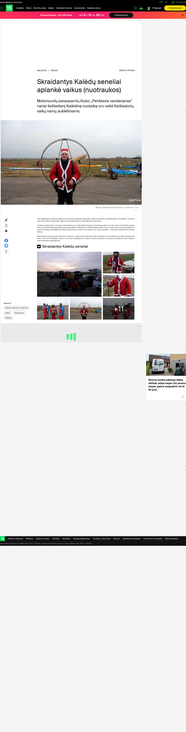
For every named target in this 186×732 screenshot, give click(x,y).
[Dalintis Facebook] (6, 240)
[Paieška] (135, 8)
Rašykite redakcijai (15, 538)
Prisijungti (156, 8)
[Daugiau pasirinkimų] (6, 250)
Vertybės (55, 538)
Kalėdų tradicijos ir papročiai (16, 308)
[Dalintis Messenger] (6, 245)
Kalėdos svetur (94, 8)
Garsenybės (79, 8)
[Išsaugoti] (182, 397)
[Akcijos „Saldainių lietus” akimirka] (69, 274)
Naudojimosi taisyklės (131, 538)
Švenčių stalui (39, 8)
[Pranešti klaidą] (6, 230)
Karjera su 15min (42, 538)
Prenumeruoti (175, 8)
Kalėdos (20, 8)
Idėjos (51, 8)
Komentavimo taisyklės (152, 538)
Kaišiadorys (19, 313)
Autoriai (116, 538)
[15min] (9, 8)
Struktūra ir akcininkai (101, 538)
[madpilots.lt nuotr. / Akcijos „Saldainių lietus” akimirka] (71, 162)
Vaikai (7, 313)
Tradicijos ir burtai (64, 8)
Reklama (29, 538)
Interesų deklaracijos (81, 538)
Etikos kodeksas (171, 538)
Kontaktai (66, 538)
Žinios (28, 8)
